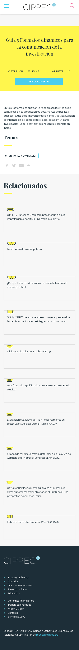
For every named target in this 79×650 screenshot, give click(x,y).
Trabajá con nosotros (19, 604)
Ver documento (39, 81)
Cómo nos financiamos (21, 600)
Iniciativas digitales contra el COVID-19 (29, 351)
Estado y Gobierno (18, 577)
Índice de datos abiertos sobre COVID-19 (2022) (33, 522)
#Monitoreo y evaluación (21, 155)
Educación (14, 593)
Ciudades (13, 581)
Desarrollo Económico (20, 585)
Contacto (13, 612)
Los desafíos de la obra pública (24, 249)
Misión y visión (16, 608)
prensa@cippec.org (47, 634)
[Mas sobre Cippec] (39, 6)
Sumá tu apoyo (16, 616)
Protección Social (17, 589)
